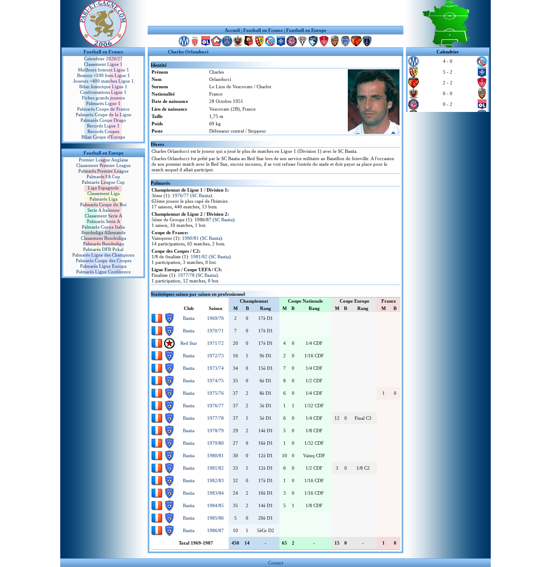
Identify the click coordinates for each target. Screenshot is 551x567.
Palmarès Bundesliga (103, 243)
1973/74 (215, 368)
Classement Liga (103, 193)
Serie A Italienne (103, 210)
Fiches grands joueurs (103, 97)
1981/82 (199, 256)
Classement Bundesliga (103, 238)
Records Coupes (103, 131)
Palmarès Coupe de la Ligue (103, 114)
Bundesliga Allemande (103, 232)
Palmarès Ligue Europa (103, 266)
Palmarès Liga (104, 198)
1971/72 (215, 343)
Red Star (188, 343)
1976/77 (180, 195)
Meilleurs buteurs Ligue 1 (103, 69)
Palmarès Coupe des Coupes (103, 260)
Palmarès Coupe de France (103, 109)
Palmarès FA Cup (103, 176)
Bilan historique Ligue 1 (103, 86)
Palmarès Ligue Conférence (103, 271)
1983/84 (215, 493)
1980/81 (190, 238)
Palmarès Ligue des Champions (103, 254)
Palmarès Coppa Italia (103, 226)
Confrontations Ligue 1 (103, 92)
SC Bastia (201, 195)
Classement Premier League (103, 165)
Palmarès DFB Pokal (103, 249)
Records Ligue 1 (103, 125)
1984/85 (215, 505)
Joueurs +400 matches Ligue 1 (103, 81)
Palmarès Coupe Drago (103, 120)
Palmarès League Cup (103, 182)
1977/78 (186, 275)
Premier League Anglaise (103, 159)
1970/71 (215, 330)
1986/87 (215, 530)
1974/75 (215, 380)
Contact (275, 562)
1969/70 (215, 318)
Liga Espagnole (103, 187)
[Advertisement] (275, 13)
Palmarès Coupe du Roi (103, 204)
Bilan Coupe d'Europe (103, 136)
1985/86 (215, 518)
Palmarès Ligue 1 (103, 103)
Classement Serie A (103, 215)
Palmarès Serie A (103, 221)
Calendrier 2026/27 (103, 58)
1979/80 (215, 443)
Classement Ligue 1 (103, 64)
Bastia (189, 318)
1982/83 (215, 480)
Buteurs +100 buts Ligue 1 (103, 75)
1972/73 (215, 355)
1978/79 (215, 430)
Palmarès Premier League (103, 171)
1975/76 (215, 393)
